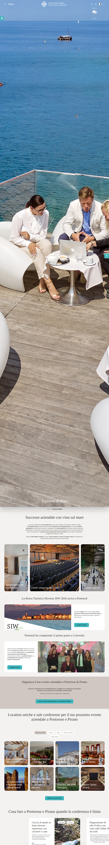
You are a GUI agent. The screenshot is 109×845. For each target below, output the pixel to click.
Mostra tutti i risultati (40, 732)
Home (48, 509)
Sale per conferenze (68, 732)
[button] (2, 18)
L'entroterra (70, 822)
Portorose (51, 732)
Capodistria (61, 822)
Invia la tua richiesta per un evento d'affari (54, 701)
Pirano (58, 732)
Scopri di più (81, 625)
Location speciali (54, 736)
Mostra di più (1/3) (54, 798)
